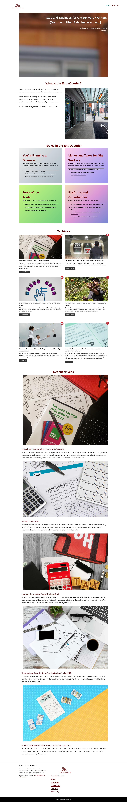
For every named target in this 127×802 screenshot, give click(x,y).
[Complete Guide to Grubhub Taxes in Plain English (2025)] (65, 561)
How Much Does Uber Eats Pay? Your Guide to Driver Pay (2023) (85, 260)
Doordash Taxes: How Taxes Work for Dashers (34, 260)
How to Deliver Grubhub (93, 212)
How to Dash (92, 204)
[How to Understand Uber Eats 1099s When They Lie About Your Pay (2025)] (65, 637)
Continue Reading (24, 271)
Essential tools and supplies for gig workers (35, 210)
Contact (53, 779)
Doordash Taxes (99, 204)
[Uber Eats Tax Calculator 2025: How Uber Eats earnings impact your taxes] (65, 713)
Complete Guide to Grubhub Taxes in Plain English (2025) (40, 594)
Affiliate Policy (55, 792)
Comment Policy (55, 785)
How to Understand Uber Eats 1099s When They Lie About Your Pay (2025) (46, 673)
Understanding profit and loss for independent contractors (85, 169)
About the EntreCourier (57, 776)
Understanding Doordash (82, 204)
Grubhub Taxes (74, 214)
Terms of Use (54, 788)
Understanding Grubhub (81, 212)
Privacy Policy (55, 782)
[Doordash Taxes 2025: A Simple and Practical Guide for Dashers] (65, 410)
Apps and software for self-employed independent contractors (40, 207)
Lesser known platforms (92, 216)
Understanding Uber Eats (82, 207)
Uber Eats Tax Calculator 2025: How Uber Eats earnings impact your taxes (46, 745)
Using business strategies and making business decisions (39, 176)
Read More (23, 360)
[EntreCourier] (23, 5)
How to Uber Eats (93, 207)
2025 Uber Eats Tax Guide (30, 521)
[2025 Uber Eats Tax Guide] (65, 489)
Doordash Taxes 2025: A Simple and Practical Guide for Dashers (43, 449)
